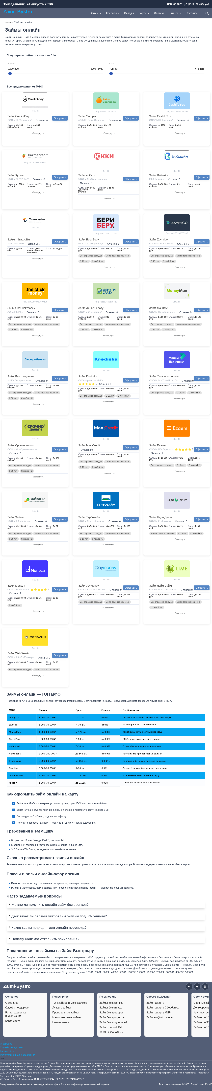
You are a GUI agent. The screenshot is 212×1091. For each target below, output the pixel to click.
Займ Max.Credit (89, 445)
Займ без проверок (111, 1012)
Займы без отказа (110, 1007)
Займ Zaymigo (158, 239)
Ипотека (159, 13)
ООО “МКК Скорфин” (90, 312)
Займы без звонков (111, 1002)
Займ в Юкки (86, 175)
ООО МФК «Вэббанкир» (20, 657)
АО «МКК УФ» (15, 312)
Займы (94, 13)
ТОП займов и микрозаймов (69, 1002)
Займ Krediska (87, 376)
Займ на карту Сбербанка (162, 1007)
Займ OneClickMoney (21, 308)
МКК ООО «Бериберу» (90, 243)
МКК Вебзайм (156, 179)
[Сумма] (10, 73)
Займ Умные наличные (164, 376)
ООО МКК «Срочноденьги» (22, 449)
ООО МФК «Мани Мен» (162, 312)
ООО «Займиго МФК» (161, 243)
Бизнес (173, 13)
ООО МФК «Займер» (19, 521)
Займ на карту (155, 1002)
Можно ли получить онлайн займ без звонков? (50, 904)
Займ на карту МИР (158, 1012)
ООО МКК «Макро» (18, 589)
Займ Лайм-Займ (160, 585)
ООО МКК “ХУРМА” (18, 179)
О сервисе (11, 1002)
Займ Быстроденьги (20, 376)
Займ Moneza (16, 585)
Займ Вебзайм (158, 175)
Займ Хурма (15, 175)
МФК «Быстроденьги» (19, 380)
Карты (143, 13)
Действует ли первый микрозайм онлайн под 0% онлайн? (59, 916)
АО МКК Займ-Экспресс (91, 120)
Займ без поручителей (113, 1022)
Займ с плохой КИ (110, 1027)
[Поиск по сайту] (205, 13)
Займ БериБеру (88, 239)
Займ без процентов (112, 1017)
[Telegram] (197, 986)
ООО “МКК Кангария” (161, 120)
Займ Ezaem (157, 445)
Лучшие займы (61, 1007)
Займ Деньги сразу (91, 308)
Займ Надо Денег (160, 517)
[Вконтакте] (189, 986)
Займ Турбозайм (89, 517)
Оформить (60, 118)
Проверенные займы (65, 1012)
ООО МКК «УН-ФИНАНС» (163, 380)
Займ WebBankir (18, 653)
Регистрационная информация (16, 1014)
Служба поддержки (17, 1007)
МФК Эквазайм (15, 243)
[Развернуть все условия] (37, 133)
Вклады (129, 13)
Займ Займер (16, 517)
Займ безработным (111, 1032)
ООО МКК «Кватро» (160, 521)
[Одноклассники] (205, 986)
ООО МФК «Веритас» (161, 449)
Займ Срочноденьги (20, 445)
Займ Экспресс (88, 116)
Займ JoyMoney (88, 585)
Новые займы (61, 1022)
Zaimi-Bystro (17, 11)
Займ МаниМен (159, 308)
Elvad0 (208, 1084)
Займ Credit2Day (18, 116)
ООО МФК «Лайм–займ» (163, 589)
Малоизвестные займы (66, 1017)
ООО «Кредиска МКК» (90, 380)
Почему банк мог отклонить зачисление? (45, 939)
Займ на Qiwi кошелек (160, 1017)
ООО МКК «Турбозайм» (91, 521)
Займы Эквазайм (18, 239)
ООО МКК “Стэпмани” (19, 120)
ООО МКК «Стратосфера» (93, 179)
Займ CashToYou (160, 116)
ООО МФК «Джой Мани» (92, 589)
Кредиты (111, 13)
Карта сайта (12, 1021)
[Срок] (111, 73)
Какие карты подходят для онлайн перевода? (49, 927)
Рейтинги (191, 13)
